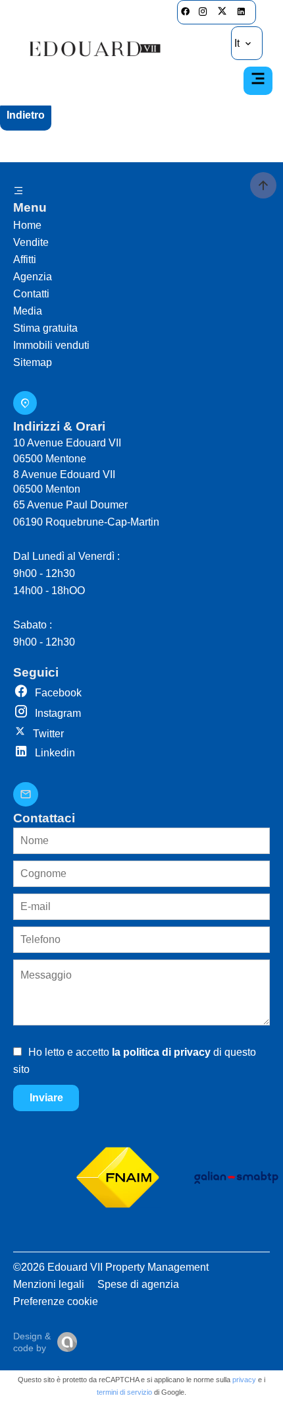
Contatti (31, 293)
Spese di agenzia (138, 1284)
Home (27, 225)
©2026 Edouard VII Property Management (111, 1267)
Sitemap (32, 362)
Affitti (24, 259)
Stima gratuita (45, 328)
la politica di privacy (161, 1052)
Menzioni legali (48, 1284)
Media (27, 311)
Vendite (31, 242)
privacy (244, 1380)
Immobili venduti (51, 345)
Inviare (46, 1097)
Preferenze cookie (55, 1301)
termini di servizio (124, 1392)
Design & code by (32, 1342)
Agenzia (32, 276)
